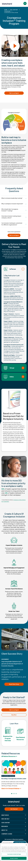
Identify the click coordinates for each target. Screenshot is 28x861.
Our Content (14, 9)
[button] (25, 3)
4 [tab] (16, 793)
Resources (4, 826)
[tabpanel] (14, 416)
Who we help (5, 818)
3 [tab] (14, 793)
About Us (4, 830)
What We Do (5, 815)
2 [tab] (13, 793)
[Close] (26, 845)
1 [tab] (11, 793)
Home (5, 9)
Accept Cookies (14, 858)
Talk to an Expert (14, 93)
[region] (14, 852)
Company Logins (6, 833)
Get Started (14, 809)
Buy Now (14, 715)
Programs (7, 11)
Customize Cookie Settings (14, 854)
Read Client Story (14, 684)
